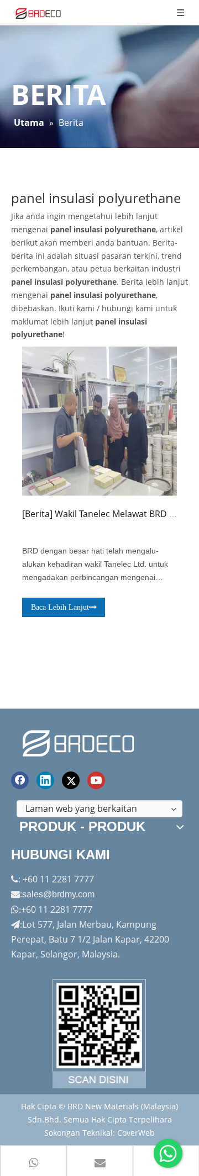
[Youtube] (96, 780)
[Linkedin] (45, 780)
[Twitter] (71, 780)
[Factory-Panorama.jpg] (99, 1033)
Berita (37, 514)
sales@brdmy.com (58, 894)
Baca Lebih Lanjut (60, 607)
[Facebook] (20, 780)
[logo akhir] (79, 741)
